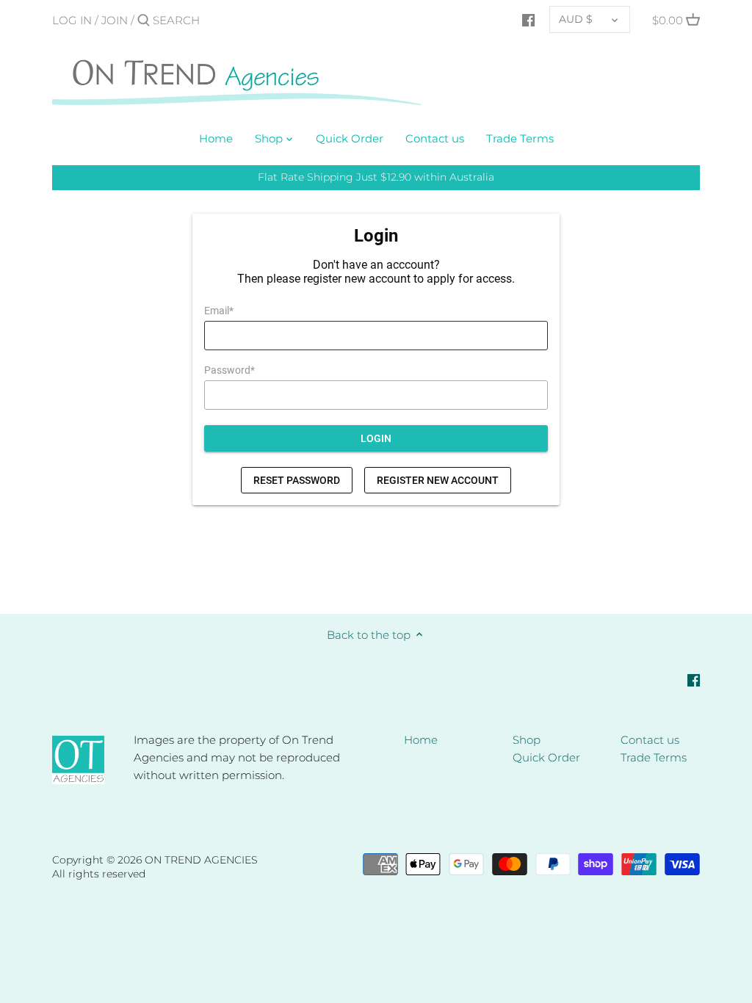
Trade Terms (654, 757)
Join (114, 20)
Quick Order (546, 757)
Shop (526, 740)
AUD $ (576, 19)
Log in (72, 20)
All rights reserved (98, 874)
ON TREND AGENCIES (201, 860)
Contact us (650, 740)
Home (421, 740)
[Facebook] (528, 20)
